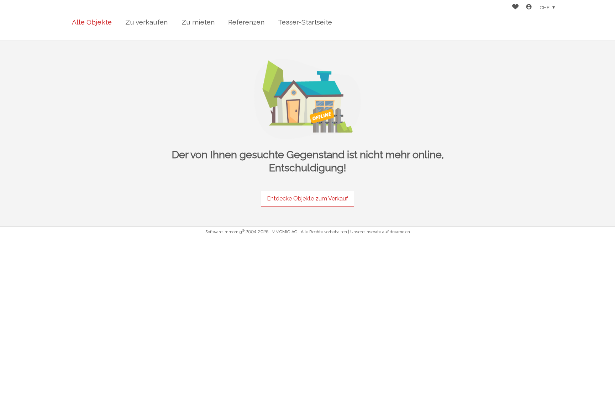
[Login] (529, 8)
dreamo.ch (400, 231)
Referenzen (246, 22)
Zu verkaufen (146, 22)
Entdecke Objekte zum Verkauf (307, 198)
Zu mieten (198, 22)
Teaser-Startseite (305, 22)
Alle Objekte (92, 22)
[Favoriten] (515, 8)
